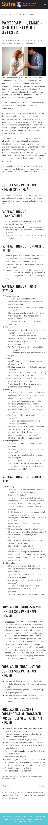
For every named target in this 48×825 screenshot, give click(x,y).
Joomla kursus (33, 819)
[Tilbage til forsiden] (23, 4)
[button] (45, 4)
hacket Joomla (28, 822)
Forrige (6, 786)
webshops (38, 817)
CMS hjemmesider (20, 817)
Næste (42, 786)
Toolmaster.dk (7, 817)
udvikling (31, 817)
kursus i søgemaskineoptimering (15, 819)
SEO (44, 817)
